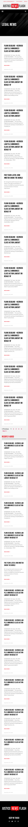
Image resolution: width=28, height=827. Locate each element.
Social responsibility (9, 1)
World (25, 1)
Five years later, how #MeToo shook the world (13, 176)
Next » (5, 431)
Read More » (7, 65)
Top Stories (19, 1)
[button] (2, 11)
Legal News (9, 24)
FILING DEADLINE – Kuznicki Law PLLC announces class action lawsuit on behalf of (13, 80)
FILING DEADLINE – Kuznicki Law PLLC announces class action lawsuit (13, 48)
